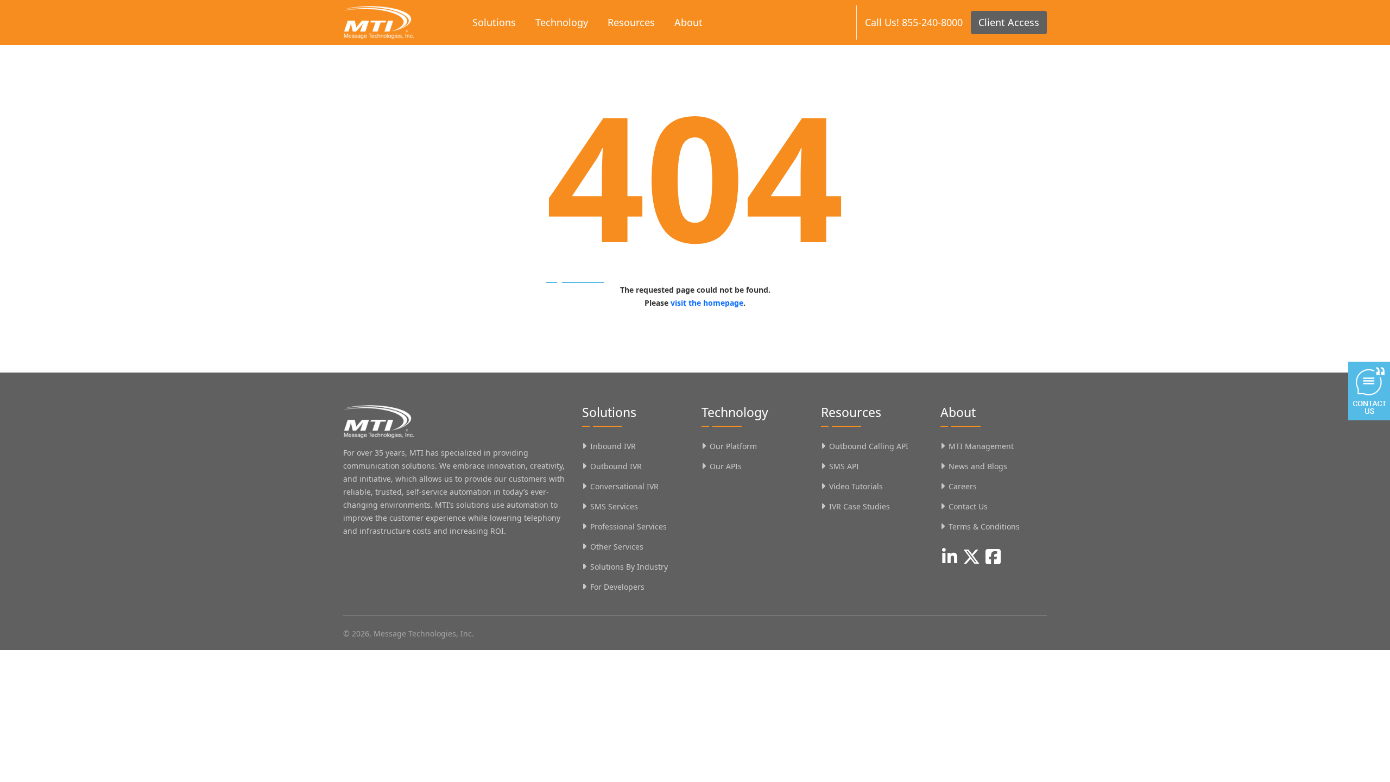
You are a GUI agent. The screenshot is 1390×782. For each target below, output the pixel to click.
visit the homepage (707, 303)
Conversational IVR (624, 486)
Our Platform (733, 446)
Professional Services (628, 526)
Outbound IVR (616, 466)
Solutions (494, 22)
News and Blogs (978, 466)
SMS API (844, 466)
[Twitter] (971, 556)
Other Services (616, 546)
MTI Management (981, 446)
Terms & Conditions (984, 526)
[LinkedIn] (949, 556)
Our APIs (726, 466)
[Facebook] (993, 556)
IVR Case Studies (859, 506)
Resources (631, 22)
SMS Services (614, 506)
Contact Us (968, 506)
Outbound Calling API (868, 446)
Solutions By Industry (629, 567)
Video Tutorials (856, 486)
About (688, 22)
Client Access (1008, 22)
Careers (963, 486)
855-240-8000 (932, 22)
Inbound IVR (613, 446)
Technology (561, 22)
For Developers (617, 587)
